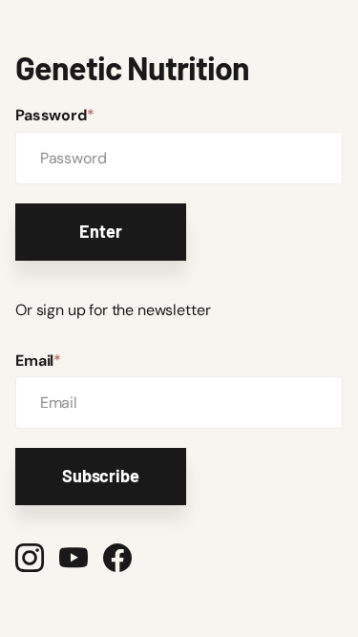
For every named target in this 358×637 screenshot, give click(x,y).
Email (38, 360)
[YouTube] (73, 557)
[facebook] (117, 557)
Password (55, 115)
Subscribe (100, 475)
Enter (100, 231)
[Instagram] (29, 557)
